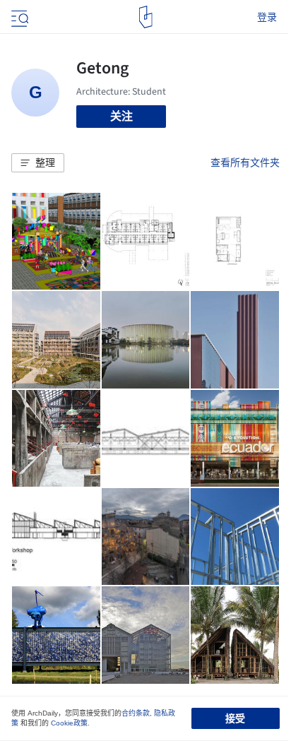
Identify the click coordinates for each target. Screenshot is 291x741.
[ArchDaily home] (146, 17)
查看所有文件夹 (245, 162)
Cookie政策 (69, 723)
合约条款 (135, 713)
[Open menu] (18, 17)
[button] (37, 163)
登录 (267, 17)
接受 (235, 718)
